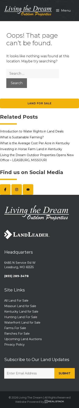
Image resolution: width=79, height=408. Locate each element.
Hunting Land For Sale (20, 317)
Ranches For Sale (17, 333)
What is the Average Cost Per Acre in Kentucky (35, 143)
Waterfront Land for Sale (22, 322)
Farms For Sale (15, 328)
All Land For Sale (16, 300)
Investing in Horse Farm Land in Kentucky (31, 149)
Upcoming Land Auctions (23, 339)
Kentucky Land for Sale (21, 311)
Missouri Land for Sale (20, 306)
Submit (65, 373)
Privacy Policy (14, 344)
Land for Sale (40, 103)
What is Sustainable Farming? (22, 137)
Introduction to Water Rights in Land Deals (31, 131)
